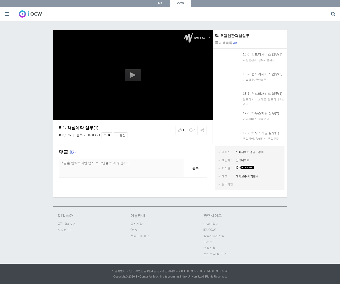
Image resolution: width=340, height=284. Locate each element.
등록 (195, 168)
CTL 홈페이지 (67, 224)
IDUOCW (209, 230)
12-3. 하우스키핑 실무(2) (261, 113)
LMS (159, 3)
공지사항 (136, 224)
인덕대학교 (210, 224)
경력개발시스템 (213, 236)
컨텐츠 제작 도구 (214, 254)
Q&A (133, 230)
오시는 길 (64, 230)
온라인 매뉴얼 (139, 236)
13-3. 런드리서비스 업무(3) (262, 54)
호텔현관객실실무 (235, 36)
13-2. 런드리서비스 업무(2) (262, 74)
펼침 (122, 135)
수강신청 (209, 248)
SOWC (30, 14)
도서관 (207, 242)
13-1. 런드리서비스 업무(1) (262, 93)
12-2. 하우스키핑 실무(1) (261, 133)
